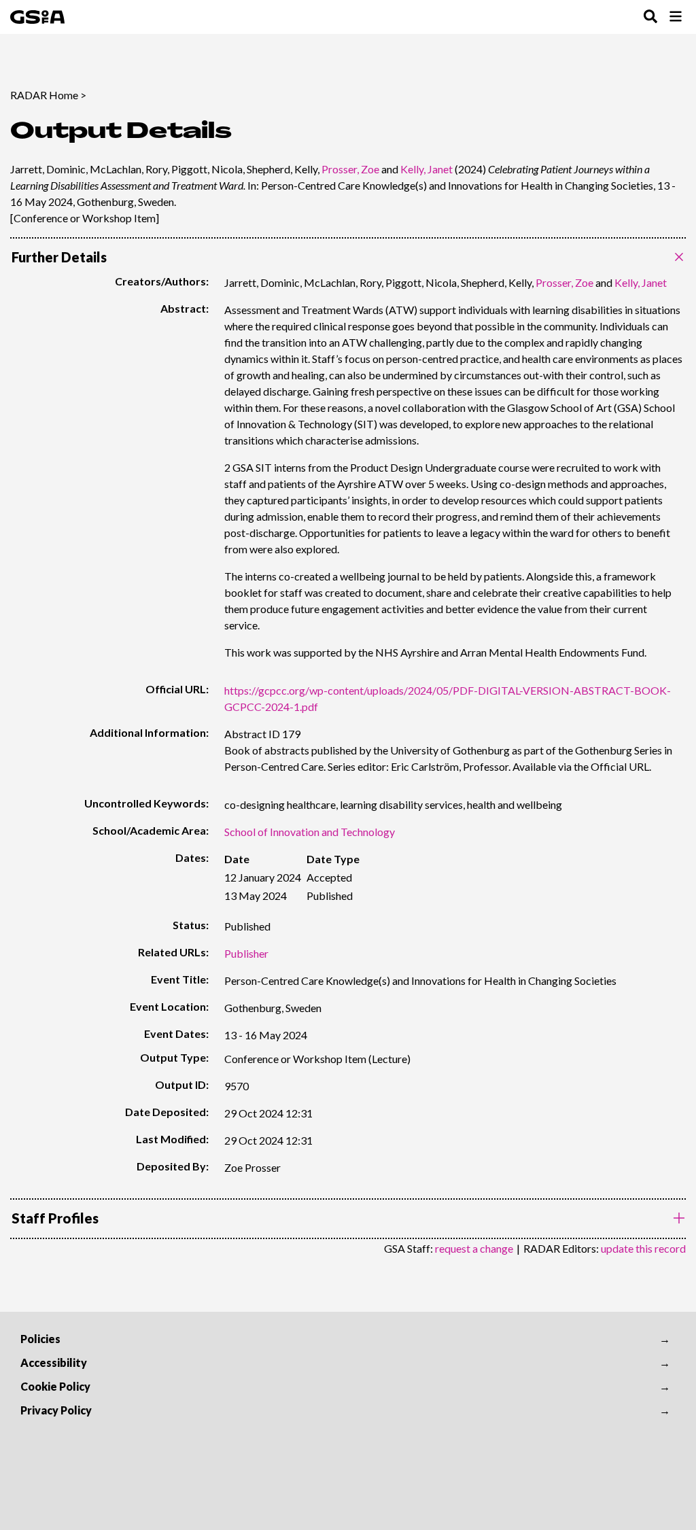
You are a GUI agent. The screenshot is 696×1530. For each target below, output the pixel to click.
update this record (643, 1248)
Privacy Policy (56, 1410)
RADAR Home (44, 94)
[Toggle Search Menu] (650, 17)
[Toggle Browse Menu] (675, 17)
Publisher (246, 953)
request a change (474, 1248)
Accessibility (53, 1362)
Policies (40, 1338)
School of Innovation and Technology (309, 831)
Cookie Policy (55, 1386)
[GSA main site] (37, 17)
